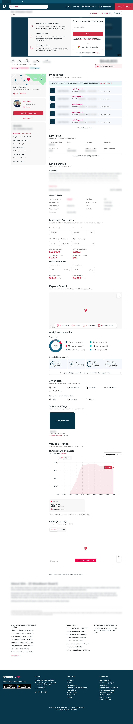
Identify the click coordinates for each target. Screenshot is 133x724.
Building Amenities (20, 151)
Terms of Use (71, 695)
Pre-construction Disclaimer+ (66, 709)
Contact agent (28, 118)
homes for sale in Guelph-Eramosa (78, 628)
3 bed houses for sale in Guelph (22, 636)
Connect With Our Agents (108, 687)
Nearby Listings (18, 161)
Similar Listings (18, 154)
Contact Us (103, 685)
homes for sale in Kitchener (76, 641)
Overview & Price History (22, 133)
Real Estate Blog (105, 680)
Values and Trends (19, 158)
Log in (97, 53)
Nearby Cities (71, 625)
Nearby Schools (18, 147)
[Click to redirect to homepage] (4, 6)
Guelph (13, 14)
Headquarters (72, 685)
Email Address (78, 26)
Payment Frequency (79, 239)
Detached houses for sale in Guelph (23, 646)
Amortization (65, 239)
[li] (42, 692)
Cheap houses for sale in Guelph (22, 652)
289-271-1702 (26, 107)
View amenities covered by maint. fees (85, 156)
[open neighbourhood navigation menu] (95, 6)
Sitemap (70, 697)
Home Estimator (106, 6)
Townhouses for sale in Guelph (22, 639)
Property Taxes (77, 265)
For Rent (76, 6)
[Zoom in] (119, 556)
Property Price (54, 227)
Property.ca (7, 681)
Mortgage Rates (105, 695)
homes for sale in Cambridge (76, 634)
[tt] (36, 692)
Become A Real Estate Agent (77, 687)
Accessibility (71, 690)
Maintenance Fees (54, 265)
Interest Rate (53, 239)
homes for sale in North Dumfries (78, 644)
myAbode (17, 681)
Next (88, 34)
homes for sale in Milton (75, 647)
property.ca (6, 2)
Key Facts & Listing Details (22, 137)
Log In (119, 6)
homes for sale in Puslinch (75, 631)
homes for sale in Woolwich (76, 637)
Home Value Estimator (107, 690)
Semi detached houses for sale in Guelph (25, 642)
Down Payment (77, 227)
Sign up (102, 83)
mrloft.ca (23, 2)
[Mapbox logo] (54, 327)
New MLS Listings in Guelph (105, 625)
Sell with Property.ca (28, 113)
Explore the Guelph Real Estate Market (23, 626)
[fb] (39, 692)
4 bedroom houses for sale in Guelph (24, 630)
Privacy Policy (82, 39)
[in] (46, 692)
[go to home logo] (11, 677)
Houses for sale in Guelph (20, 649)
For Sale (67, 6)
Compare (95, 13)
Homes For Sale (104, 697)
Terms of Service (92, 39)
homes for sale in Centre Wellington (79, 650)
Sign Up (128, 6)
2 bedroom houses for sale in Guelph (24, 633)
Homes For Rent (105, 700)
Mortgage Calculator (20, 140)
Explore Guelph (18, 144)
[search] (28, 7)
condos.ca (15, 2)
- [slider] (100, 460)
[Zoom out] (119, 560)
